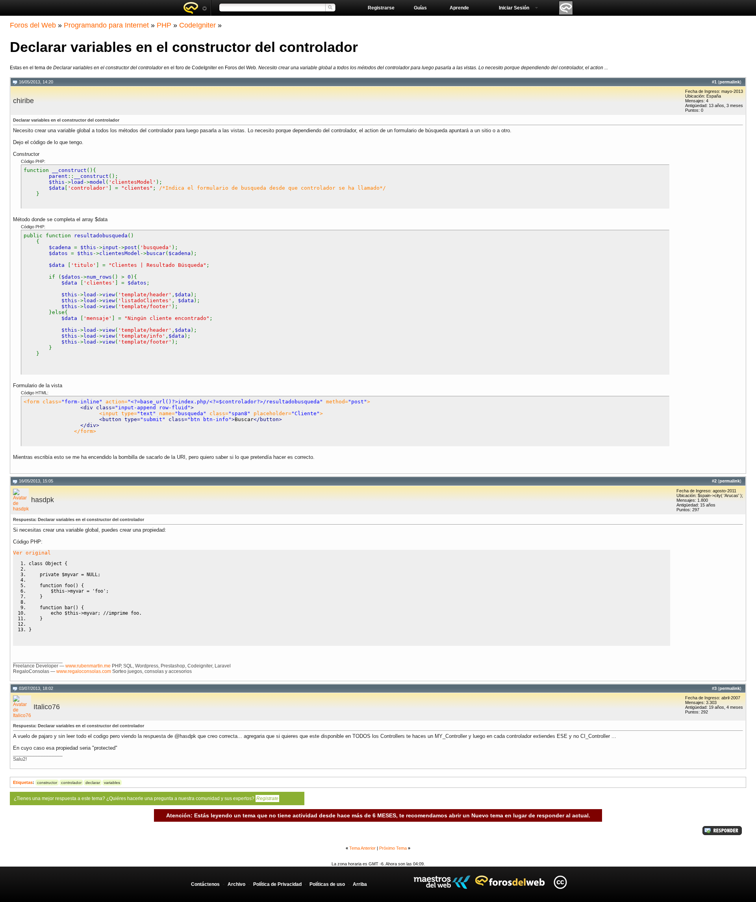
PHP (164, 25)
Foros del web (195, 8)
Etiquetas (23, 782)
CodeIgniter (197, 25)
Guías (420, 8)
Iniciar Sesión (514, 8)
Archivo (236, 884)
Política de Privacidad (277, 884)
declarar (92, 782)
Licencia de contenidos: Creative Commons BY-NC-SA (560, 882)
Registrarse (381, 8)
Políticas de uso (327, 884)
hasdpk (42, 500)
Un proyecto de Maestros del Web (442, 882)
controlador (71, 782)
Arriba (360, 884)
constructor (47, 782)
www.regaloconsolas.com (83, 671)
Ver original (32, 553)
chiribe (23, 101)
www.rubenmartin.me (88, 666)
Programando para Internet (106, 25)
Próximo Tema (393, 848)
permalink (729, 81)
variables (112, 782)
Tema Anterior (362, 848)
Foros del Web (33, 25)
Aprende (459, 8)
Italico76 (46, 707)
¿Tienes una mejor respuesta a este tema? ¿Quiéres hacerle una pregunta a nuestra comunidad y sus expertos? (146, 798)
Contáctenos (205, 884)
